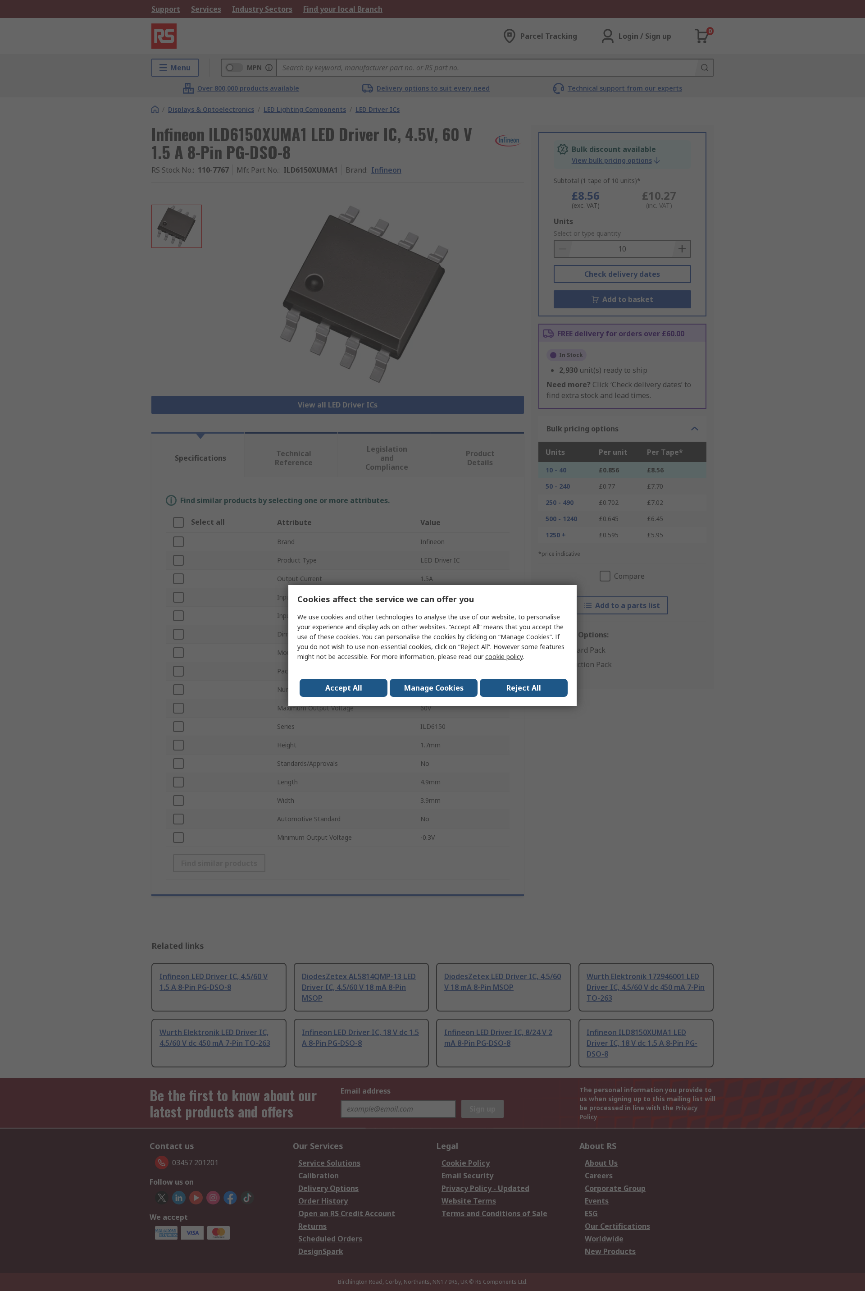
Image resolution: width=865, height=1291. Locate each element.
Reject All (523, 688)
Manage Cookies (434, 688)
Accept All (343, 688)
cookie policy (504, 656)
